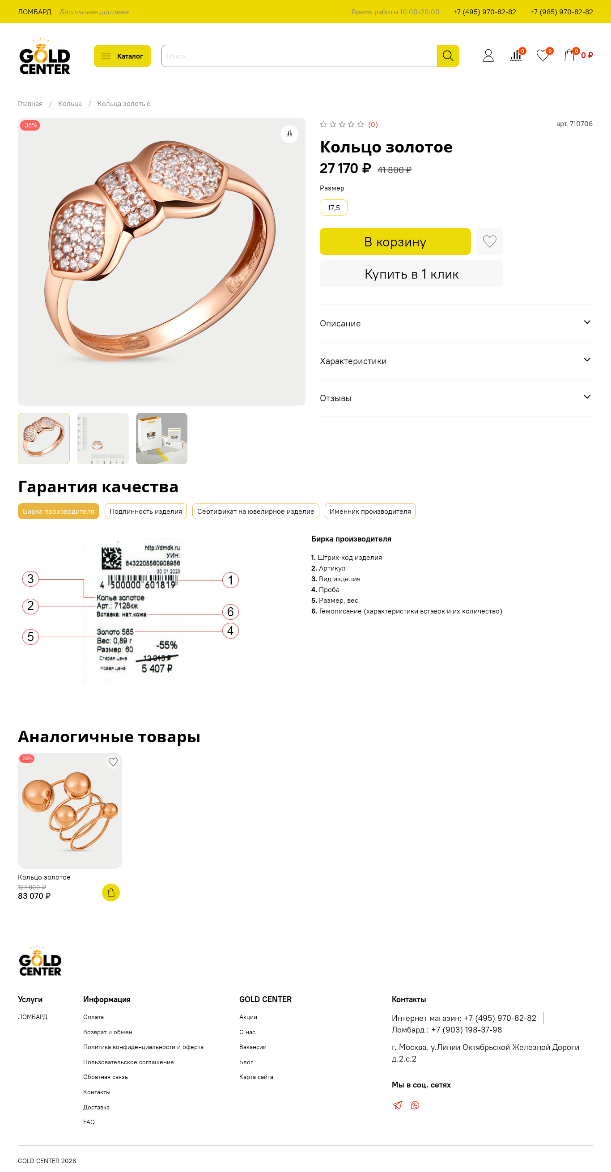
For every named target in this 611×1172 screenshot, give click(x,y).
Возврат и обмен (107, 1032)
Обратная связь (105, 1077)
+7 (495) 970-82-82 (484, 11)
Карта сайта (256, 1077)
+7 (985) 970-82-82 (561, 11)
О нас (247, 1032)
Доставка (96, 1107)
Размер (332, 188)
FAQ (89, 1122)
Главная (30, 103)
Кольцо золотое (44, 876)
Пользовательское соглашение (128, 1062)
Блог (246, 1062)
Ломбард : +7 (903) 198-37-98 (447, 1030)
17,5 (334, 207)
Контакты (96, 1092)
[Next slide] (291, 261)
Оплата (93, 1017)
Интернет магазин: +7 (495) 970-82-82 (464, 1018)
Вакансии (253, 1047)
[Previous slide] (32, 261)
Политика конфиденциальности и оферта (143, 1047)
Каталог (130, 55)
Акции (248, 1017)
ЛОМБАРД (34, 11)
